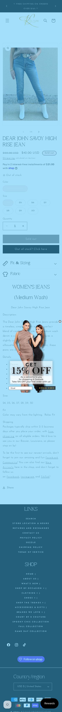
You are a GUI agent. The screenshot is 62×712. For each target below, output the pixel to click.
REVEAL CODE (46, 388)
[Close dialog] (60, 321)
